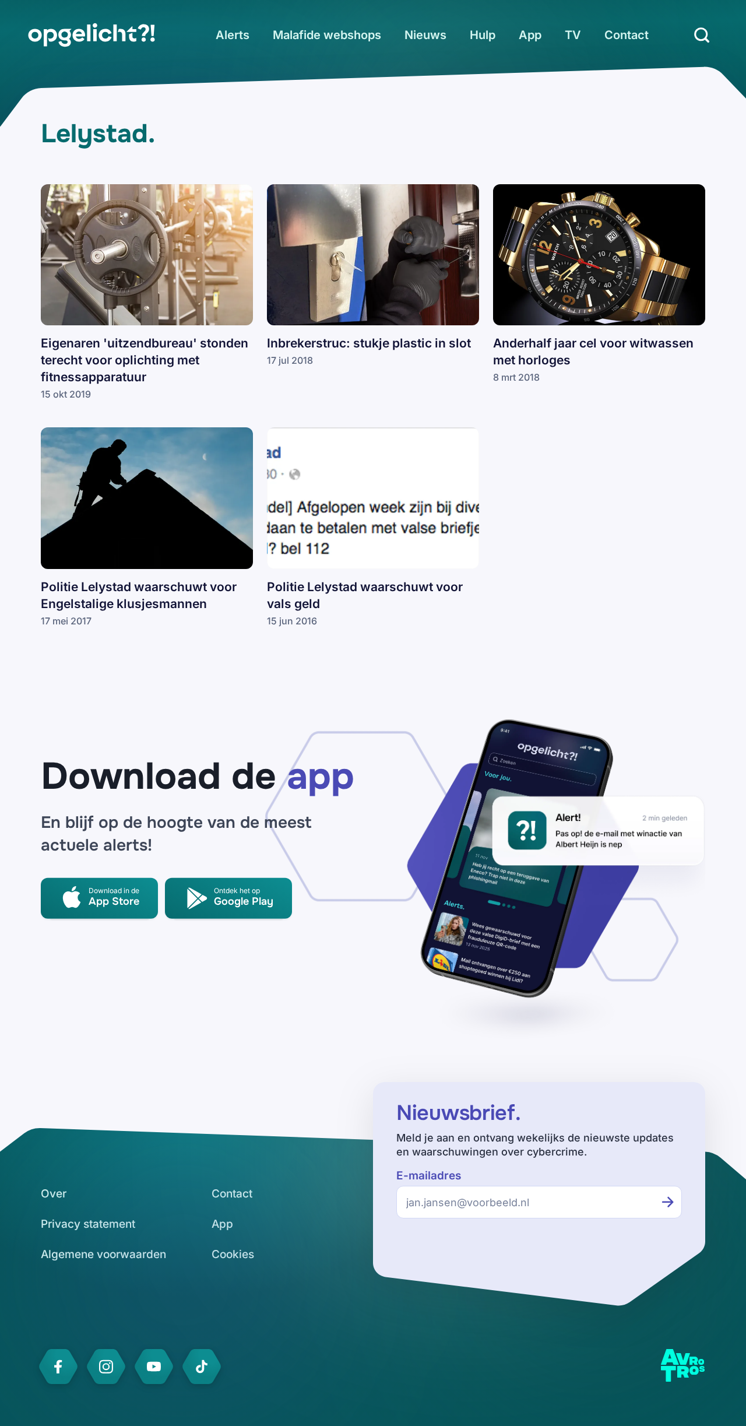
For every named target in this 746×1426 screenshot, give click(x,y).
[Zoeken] (701, 35)
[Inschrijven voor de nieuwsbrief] (668, 1202)
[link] (91, 35)
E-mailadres (428, 1175)
